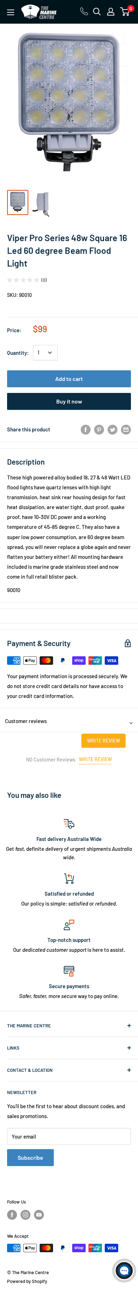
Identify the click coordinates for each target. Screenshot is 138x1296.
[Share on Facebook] (86, 429)
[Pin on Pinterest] (99, 429)
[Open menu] (10, 12)
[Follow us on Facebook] (12, 1215)
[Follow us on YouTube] (39, 1215)
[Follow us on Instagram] (25, 1215)
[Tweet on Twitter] (112, 429)
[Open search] (97, 12)
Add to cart (69, 378)
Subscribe (30, 1157)
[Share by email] (126, 429)
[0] (125, 11)
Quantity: (18, 353)
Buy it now (69, 401)
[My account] (110, 12)
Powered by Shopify (27, 1281)
